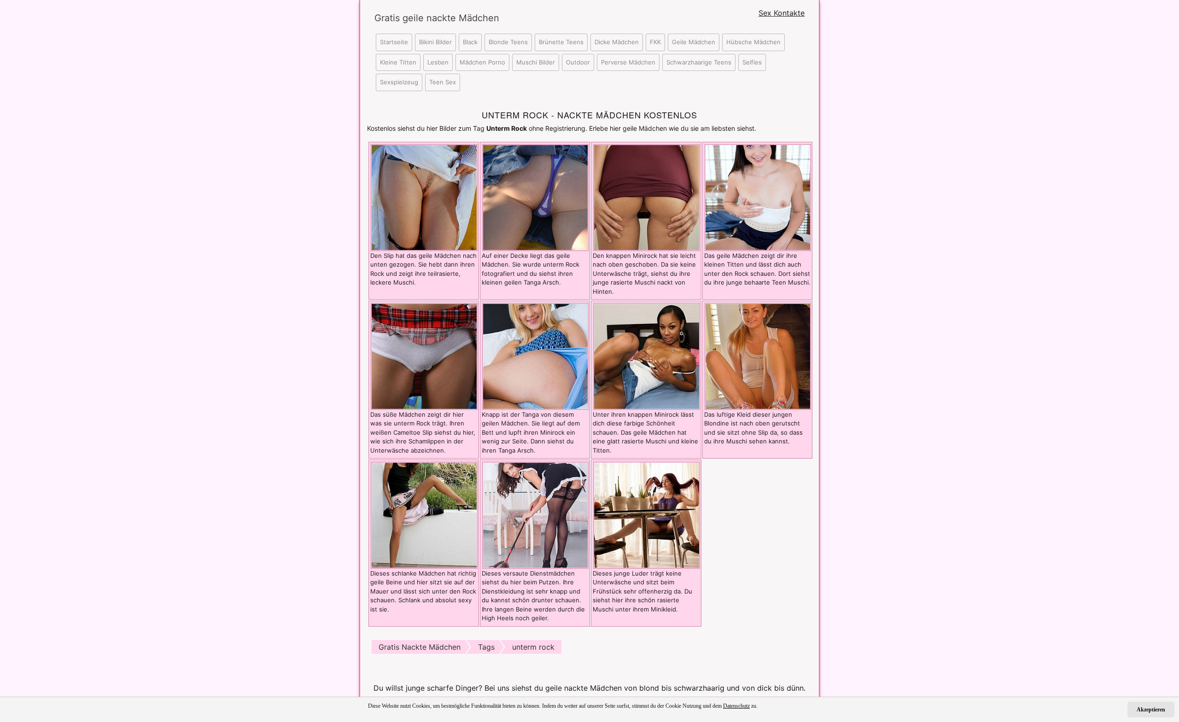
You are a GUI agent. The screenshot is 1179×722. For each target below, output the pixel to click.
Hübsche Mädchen (753, 42)
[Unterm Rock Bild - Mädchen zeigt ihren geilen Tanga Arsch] (536, 355)
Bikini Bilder (435, 42)
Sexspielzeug (399, 82)
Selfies (752, 62)
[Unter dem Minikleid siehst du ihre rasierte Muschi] (646, 514)
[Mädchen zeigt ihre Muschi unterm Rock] (424, 196)
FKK (655, 42)
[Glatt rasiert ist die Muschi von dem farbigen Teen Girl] (646, 355)
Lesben (438, 62)
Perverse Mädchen (628, 62)
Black (470, 42)
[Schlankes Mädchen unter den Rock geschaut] (424, 514)
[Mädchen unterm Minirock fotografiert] (536, 196)
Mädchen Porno (482, 62)
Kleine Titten (398, 62)
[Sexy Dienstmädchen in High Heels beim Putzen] (536, 514)
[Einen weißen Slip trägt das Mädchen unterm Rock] (424, 355)
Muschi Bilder (535, 62)
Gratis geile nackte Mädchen (428, 17)
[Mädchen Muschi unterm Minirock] (646, 196)
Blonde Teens (508, 42)
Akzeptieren (1151, 709)
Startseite (394, 42)
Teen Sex (442, 82)
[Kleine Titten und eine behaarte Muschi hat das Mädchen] (758, 196)
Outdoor (578, 62)
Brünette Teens (561, 42)
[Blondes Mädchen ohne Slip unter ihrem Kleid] (758, 355)
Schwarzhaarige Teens (698, 62)
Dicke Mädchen (617, 42)
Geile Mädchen (693, 42)
